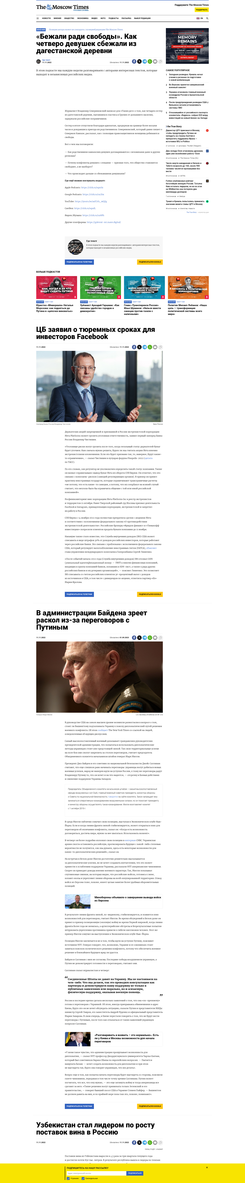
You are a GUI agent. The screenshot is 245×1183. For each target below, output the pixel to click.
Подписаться (122, 603)
